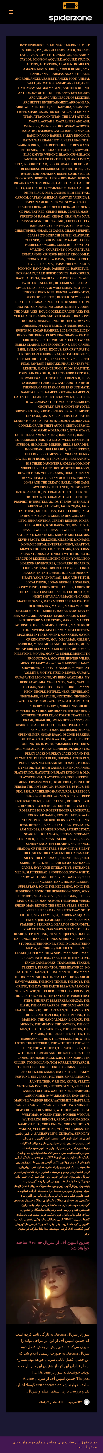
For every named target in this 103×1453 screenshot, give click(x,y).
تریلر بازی (24, 1167)
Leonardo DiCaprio (73, 563)
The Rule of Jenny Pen (64, 1034)
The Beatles (57, 977)
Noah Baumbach (75, 701)
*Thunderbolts (36, 45)
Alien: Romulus (76, 64)
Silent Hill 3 (70, 858)
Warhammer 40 (36, 1095)
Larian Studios (31, 554)
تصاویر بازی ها (40, 1172)
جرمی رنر (52, 1176)
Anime (61, 83)
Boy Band (68, 178)
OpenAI (83, 730)
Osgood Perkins (76, 734)
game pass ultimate (72, 387)
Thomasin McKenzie (45, 1057)
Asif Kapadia (61, 107)
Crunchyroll (77, 259)
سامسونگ (45, 1186)
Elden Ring (69, 330)
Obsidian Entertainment (68, 711)
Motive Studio (52, 672)
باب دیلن (76, 1157)
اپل (37, 1153)
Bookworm (24, 178)
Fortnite (81, 368)
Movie (70, 672)
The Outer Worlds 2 (45, 1029)
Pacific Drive (78, 739)
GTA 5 (64, 430)
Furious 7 (48, 383)
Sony (76, 891)
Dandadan (41, 268)
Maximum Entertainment (38, 634)
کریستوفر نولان (58, 1224)
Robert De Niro (32, 810)
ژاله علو (18, 1219)
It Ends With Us (72, 501)
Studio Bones (44, 943)
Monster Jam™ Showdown (42, 663)
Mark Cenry (51, 620)
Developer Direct (41, 297)
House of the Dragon (71, 468)
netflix (53, 691)
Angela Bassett (43, 78)
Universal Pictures (47, 1076)
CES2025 (57, 216)
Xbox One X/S (52, 1124)
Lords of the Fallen (57, 587)
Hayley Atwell (58, 440)
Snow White (79, 872)
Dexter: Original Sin (32, 302)
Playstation (44, 772)
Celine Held (56, 211)
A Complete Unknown (53, 55)
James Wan (69, 516)
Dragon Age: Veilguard (53, 316)
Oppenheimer (29, 734)
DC (51, 283)
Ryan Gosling (77, 820)
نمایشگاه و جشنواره (33, 1209)
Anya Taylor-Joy (75, 93)
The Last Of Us (77, 1010)
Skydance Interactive (53, 867)
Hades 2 (51, 435)
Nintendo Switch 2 (45, 701)
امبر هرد (71, 1148)
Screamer (25, 839)
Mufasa (83, 672)
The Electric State (30, 996)
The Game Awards (45, 1005)
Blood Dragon (61, 164)
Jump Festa (80, 525)
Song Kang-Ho (56, 882)
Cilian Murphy (77, 230)
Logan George (59, 582)
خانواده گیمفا (69, 1181)
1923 (39, 50)
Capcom (21, 197)
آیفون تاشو (22, 1133)
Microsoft (80, 649)
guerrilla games (29, 435)
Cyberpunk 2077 (40, 264)
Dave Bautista (27, 278)
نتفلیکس (84, 1209)
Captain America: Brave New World (54, 202)
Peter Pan (81, 758)
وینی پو (77, 1219)
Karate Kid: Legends (72, 535)
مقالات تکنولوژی (53, 1200)
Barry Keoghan (76, 135)
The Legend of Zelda (41, 1015)
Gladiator (80, 416)
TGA (28, 972)
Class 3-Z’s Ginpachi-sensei (50, 235)
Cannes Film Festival (71, 192)
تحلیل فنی (38, 1167)
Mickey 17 (62, 649)
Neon (28, 691)
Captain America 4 (74, 197)
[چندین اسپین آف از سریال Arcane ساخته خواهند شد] (51, 1290)
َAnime (67, 1219)
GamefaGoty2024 (58, 392)
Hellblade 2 (56, 449)
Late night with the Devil (67, 554)
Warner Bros (41, 1100)
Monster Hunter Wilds (70, 658)
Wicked (22, 1105)
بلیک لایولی (69, 1167)
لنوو (55, 1195)
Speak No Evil (45, 896)
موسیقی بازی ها (68, 1205)
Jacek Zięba (70, 506)
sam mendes (29, 829)
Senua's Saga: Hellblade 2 (47, 844)
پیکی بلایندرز (32, 1219)
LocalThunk (36, 582)
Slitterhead (36, 872)
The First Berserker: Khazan (58, 1000)
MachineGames (29, 601)
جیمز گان (84, 1181)
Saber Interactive (62, 825)
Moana (38, 653)
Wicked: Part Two (61, 1105)
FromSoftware (32, 378)
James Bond (29, 516)
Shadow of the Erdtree (37, 848)
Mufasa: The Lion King (33, 677)
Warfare (81, 1091)
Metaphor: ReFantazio (34, 649)
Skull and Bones (58, 863)
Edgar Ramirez (45, 330)
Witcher (64, 1110)
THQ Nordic (72, 1057)
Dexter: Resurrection (70, 302)
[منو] (11, 12)
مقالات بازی (71, 1200)
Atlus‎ (66, 112)
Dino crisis (54, 307)
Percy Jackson (37, 753)
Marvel (69, 620)
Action (32, 64)
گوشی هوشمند (58, 1228)
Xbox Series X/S (76, 1124)
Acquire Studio (76, 59)
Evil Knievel (37, 349)
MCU (54, 639)
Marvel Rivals (57, 625)
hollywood (72, 463)
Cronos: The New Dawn (45, 259)
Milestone (22, 653)
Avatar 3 (47, 121)
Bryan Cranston (28, 183)
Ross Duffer (67, 815)
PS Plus (77, 786)
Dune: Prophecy (62, 321)
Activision (48, 64)
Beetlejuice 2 (60, 145)
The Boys (75, 981)
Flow (68, 368)
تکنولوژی (74, 1176)
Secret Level (68, 839)
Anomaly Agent (49, 88)
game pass (46, 387)
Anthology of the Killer (39, 93)
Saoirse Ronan (53, 829)
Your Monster (77, 1129)
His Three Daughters (43, 463)
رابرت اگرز (38, 1181)
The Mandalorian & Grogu (60, 1019)
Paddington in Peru (37, 744)
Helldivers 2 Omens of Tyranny (51, 454)
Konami (82, 539)
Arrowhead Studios (32, 107)
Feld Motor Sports (32, 359)
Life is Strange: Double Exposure (51, 568)
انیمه (77, 1153)
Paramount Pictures (71, 744)
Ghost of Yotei (76, 406)
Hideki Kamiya (77, 458)
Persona (64, 758)
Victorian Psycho (32, 1086)
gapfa (19, 397)
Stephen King (36, 934)
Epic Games (80, 344)
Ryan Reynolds (32, 825)
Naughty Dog (49, 687)
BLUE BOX (81, 164)
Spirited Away (68, 910)
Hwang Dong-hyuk (36, 478)
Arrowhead (79, 102)
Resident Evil (53, 801)
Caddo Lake (66, 183)
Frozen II (72, 378)
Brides (83, 178)
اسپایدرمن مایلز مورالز (45, 1143)
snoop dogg (58, 872)
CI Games (56, 230)
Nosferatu (25, 711)
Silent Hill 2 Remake (41, 858)
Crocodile (80, 254)
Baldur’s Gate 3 (51, 131)
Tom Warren (60, 1062)
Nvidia (40, 711)
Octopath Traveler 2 (71, 715)
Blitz (17, 164)
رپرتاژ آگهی (71, 1186)
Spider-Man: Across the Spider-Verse (58, 900)
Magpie (57, 606)
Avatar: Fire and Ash (72, 121)
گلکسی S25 (76, 1228)
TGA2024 (39, 972)
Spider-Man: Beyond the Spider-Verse (45, 905)
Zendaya (66, 1133)
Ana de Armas (52, 74)
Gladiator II (45, 421)
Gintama (33, 416)
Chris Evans (59, 226)
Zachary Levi (46, 1133)
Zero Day (82, 1133)
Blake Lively (78, 159)
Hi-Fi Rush (36, 458)
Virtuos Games (60, 1086)
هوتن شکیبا (54, 1214)
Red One (73, 796)
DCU (76, 283)
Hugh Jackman (77, 473)
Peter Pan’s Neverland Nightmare (47, 763)
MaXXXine (69, 634)
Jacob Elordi (68, 511)
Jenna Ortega (39, 520)
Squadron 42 (66, 915)
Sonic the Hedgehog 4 (53, 891)
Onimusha (68, 730)
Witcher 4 (80, 1110)
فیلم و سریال (67, 1195)
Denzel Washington (72, 292)
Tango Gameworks (40, 962)
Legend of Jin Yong (64, 558)
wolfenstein (50, 1114)
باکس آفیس (52, 1162)
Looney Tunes (27, 587)
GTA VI (84, 430)
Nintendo (64, 696)
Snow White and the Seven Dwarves (50, 877)
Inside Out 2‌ (79, 487)
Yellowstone (44, 1129)
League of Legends (31, 558)
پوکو (43, 1219)
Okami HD (42, 720)
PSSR (27, 791)
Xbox (61, 1119)
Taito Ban (42, 958)
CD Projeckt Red (55, 207)
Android (22, 78)
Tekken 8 (29, 967)
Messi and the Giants (61, 644)
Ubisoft (82, 1067)
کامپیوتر (85, 1224)
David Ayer (50, 278)
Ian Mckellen (63, 478)
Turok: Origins (62, 1067)
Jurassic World (33, 530)
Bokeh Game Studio (73, 174)
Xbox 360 (73, 1119)
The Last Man (53, 1010)
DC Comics (63, 283)
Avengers (31, 126)
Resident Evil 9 (33, 806)
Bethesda (29, 150)
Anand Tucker (77, 74)
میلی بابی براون (31, 1205)
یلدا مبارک (37, 1228)
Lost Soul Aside (53, 592)
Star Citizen (33, 929)
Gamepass (81, 392)
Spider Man (67, 896)
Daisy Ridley (65, 264)
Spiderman (47, 910)
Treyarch (80, 1062)
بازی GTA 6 (55, 1157)
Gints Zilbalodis (56, 416)
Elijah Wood (78, 340)
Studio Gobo (67, 943)
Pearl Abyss (79, 749)
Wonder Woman (76, 1114)
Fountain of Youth (34, 373)
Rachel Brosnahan (48, 791)
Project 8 (62, 786)
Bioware (82, 150)
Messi (38, 644)
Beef (44, 145)
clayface (81, 235)
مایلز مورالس (35, 1195)
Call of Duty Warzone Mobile (51, 188)
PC (38, 749)
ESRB (21, 349)
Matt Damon (56, 630)
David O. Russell (34, 283)
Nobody (35, 706)
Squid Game (44, 920)
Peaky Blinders (55, 749)
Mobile (66, 653)
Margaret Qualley (37, 616)
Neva (65, 691)
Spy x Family (44, 915)
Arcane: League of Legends (66, 97)
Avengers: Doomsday (57, 126)
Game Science (32, 392)
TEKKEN (83, 962)
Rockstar (81, 810)
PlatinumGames (76, 767)
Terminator (48, 967)
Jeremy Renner (64, 520)
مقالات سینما (34, 1200)
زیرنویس (58, 1186)
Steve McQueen (61, 934)
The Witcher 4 (44, 1048)
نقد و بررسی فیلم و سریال (62, 1209)
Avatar (34, 121)
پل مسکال (54, 1219)
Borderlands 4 (47, 178)
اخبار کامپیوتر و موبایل (37, 1138)
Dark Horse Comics (52, 273)
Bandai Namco (77, 131)
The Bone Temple (52, 981)
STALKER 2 (27, 924)
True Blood (27, 1067)
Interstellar (40, 501)
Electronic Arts (53, 340)
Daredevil (60, 268)
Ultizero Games (41, 1072)
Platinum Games (47, 767)
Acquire (55, 59)
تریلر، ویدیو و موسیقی (63, 1172)
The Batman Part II (29, 977)
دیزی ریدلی (53, 1181)
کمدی (44, 1224)
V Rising (58, 1081)
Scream (66, 834)
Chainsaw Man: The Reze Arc (40, 221)
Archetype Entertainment (45, 102)
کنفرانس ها (33, 1224)
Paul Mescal (25, 749)
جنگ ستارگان (37, 1176)
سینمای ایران (38, 1191)
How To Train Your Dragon (40, 473)
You (60, 1129)
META (84, 644)
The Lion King (71, 1015)
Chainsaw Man (77, 216)
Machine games (76, 596)
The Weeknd (61, 1039)
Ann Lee (73, 83)
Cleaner (32, 240)
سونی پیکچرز (82, 1191)
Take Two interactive (70, 958)
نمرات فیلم (83, 1214)
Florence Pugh (50, 368)
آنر (31, 1133)
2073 (47, 50)
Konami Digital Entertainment (47, 544)
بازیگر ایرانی (22, 1157)
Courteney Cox (59, 249)
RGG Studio (56, 806)
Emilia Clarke (27, 344)
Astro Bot (52, 112)
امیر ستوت (37, 1148)
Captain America (43, 197)
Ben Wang (81, 145)
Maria (59, 616)
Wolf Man (30, 1114)
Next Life (47, 696)
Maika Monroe (77, 606)
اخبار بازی (72, 1138)
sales (84, 825)
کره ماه (74, 1224)
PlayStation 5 (54, 777)
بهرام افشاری (53, 1167)
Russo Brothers (51, 820)
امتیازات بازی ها (55, 1148)
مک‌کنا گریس (49, 1205)
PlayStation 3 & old (72, 772)
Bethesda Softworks (56, 150)
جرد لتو (63, 1176)
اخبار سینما (58, 1138)
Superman (62, 953)
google (24, 425)
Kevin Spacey (28, 539)
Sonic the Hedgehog (55, 886)
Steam (69, 929)
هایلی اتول (69, 1214)
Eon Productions (55, 344)
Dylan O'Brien (49, 325)
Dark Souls (79, 273)
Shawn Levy (67, 848)
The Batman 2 (78, 972)
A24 (75, 55)
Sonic (74, 882)
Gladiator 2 (24, 421)
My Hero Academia (67, 677)
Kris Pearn (62, 549)
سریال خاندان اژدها (26, 1186)
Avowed (82, 126)
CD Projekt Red (32, 211)
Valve (71, 1081)
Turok (43, 1067)
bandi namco (38, 135)
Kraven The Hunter (36, 549)
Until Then (41, 1081)
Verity (83, 1081)
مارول (48, 1195)
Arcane (35, 97)
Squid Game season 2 (72, 920)
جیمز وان (21, 1176)
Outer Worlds (33, 739)
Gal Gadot (66, 383)
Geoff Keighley (76, 402)
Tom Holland (38, 1062)
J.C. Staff (52, 506)
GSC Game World (45, 430)
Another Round (76, 88)
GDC (28, 397)
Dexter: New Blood (73, 297)
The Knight (31, 1010)
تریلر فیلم (84, 1172)
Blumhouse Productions (61, 169)
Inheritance (57, 487)
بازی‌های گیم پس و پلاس (75, 1162)
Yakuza (25, 1129)
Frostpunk (55, 378)
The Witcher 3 (37, 1043)
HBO (34, 444)
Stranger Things (43, 939)
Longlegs (81, 582)
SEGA (85, 839)
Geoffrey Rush (50, 406)
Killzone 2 (66, 539)
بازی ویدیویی (38, 1157)
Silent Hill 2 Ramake (71, 853)
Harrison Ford (31, 440)
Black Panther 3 (52, 159)
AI (60, 64)
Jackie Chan (46, 511)
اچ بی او (29, 1153)
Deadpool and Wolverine (50, 288)
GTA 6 (74, 430)
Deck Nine (46, 292)
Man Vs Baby (67, 611)
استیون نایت (68, 1143)
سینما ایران (54, 1191)
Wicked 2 (37, 1105)
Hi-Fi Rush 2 (55, 458)
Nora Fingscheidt (74, 706)
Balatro (29, 131)
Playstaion (23, 772)
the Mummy (44, 1024)
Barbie (55, 135)
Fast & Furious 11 (75, 354)
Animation (46, 83)
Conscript (65, 245)
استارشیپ (83, 1143)
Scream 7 (81, 834)
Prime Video (62, 782)
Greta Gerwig (77, 425)
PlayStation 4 (30, 777)
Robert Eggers (58, 810)
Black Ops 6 (68, 154)
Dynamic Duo (73, 325)
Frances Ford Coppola (70, 373)
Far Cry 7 (70, 349)
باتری (66, 1157)
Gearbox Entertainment (53, 397)
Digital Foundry (30, 307)
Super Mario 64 (41, 953)
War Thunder (62, 1091)
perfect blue (45, 758)
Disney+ (71, 307)
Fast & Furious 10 (46, 354)
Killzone (48, 539)
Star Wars (54, 929)
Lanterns (81, 549)
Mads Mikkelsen (57, 601)
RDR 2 (69, 791)
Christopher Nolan (31, 230)
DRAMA (42, 321)
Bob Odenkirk (44, 174)
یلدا (46, 1228)
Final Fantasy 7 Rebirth (69, 359)
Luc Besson (76, 592)
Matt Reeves (78, 630)
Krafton (81, 544)
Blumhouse (30, 169)
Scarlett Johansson (41, 834)
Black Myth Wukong (40, 154)
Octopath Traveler (37, 715)
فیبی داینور (83, 1195)
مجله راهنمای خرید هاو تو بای (35, 1442)
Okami (28, 720)
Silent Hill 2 (42, 853)
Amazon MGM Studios (40, 69)
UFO (24, 1072)
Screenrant (46, 839)
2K (33, 55)
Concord (47, 245)
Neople (40, 691)
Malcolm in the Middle (35, 611)
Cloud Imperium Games (59, 240)
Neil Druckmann (75, 687)
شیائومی (23, 1191)
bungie (49, 183)
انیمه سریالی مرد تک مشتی (56, 1153)
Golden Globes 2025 (73, 421)
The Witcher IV (69, 1048)
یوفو (87, 1233)
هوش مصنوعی (37, 1214)
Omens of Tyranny (67, 720)
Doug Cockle (50, 311)
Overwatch (55, 739)
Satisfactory (78, 829)
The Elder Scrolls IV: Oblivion (63, 991)
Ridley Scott (78, 806)
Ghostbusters (26, 411)
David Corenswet (74, 278)
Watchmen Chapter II (71, 1100)
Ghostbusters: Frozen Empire (64, 411)
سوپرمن (67, 1191)
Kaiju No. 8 (25, 535)
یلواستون (24, 1228)
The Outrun (72, 1029)
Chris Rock (79, 226)
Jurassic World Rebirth (68, 530)
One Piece (70, 725)
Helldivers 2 (78, 449)
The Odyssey (65, 1024)
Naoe (71, 682)
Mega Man (67, 639)
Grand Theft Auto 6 (48, 425)
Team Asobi (66, 962)
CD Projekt (80, 207)
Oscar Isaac (51, 734)
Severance (80, 844)
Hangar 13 (67, 435)
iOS (55, 501)
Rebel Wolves (54, 796)
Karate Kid (44, 535)
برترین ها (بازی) (34, 1162)
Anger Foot (66, 78)
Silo (85, 858)
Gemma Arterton (48, 402)
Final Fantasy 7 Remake (40, 363)
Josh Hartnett (58, 525)
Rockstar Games (41, 815)
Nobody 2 (50, 706)
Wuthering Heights (39, 1119)
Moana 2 (52, 653)
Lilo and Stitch (76, 577)
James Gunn (49, 516)
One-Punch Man (45, 730)
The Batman (56, 972)
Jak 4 (85, 511)
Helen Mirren (49, 444)
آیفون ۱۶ (85, 1138)
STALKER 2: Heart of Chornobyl (63, 924)
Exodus (55, 349)
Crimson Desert (56, 254)
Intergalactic (28, 492)
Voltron (42, 1091)
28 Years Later (63, 50)
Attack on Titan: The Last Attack (61, 116)
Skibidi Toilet (31, 863)
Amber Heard (70, 69)
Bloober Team (35, 164)
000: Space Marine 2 (65, 45)
